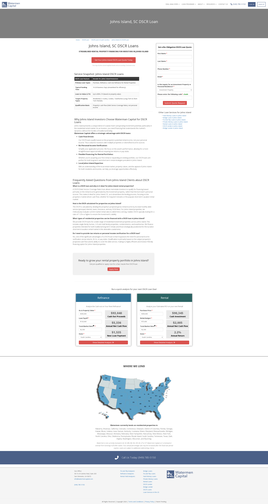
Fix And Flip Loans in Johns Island (174, 120)
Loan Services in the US (151, 492)
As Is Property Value (87, 310)
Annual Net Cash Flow (116, 326)
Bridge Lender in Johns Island (173, 128)
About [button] (200, 4)
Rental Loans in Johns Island (172, 124)
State (81, 334)
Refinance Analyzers (127, 474)
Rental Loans (147, 482)
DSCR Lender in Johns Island (172, 126)
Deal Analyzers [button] (172, 4)
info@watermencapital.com (83, 479)
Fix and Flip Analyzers (127, 471)
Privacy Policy (149, 502)
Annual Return (177, 335)
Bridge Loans (147, 471)
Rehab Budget (146, 318)
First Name (162, 53)
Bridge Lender (148, 487)
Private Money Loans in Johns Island (175, 122)
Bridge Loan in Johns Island (172, 118)
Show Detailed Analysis (102, 342)
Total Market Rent (87, 326)
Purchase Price (146, 310)
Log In (251, 4)
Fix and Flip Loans (149, 474)
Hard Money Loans (149, 476)
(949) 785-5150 (239, 4)
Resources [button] (211, 4)
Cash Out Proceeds (116, 316)
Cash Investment (178, 316)
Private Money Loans (150, 479)
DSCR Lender (147, 484)
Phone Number (164, 69)
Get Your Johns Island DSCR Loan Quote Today (113, 60)
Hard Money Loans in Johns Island (174, 116)
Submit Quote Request (175, 103)
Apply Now (113, 269)
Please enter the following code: (173, 94)
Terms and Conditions (135, 502)
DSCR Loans (147, 490)
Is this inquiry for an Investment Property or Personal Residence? (174, 85)
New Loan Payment (116, 335)
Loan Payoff (84, 318)
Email (160, 77)
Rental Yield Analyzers (127, 476)
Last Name (162, 61)
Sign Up (261, 4)
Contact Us (223, 4)
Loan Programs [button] (188, 4)
